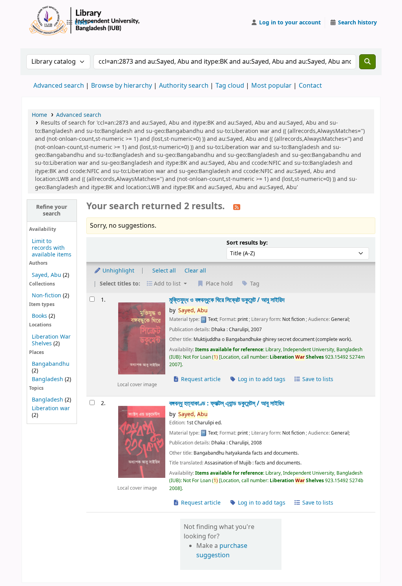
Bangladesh (47, 379)
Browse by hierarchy (121, 85)
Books (39, 316)
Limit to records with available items (51, 248)
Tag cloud (230, 85)
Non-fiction (46, 295)
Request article (200, 379)
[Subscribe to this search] (236, 206)
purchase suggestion (221, 550)
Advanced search (58, 85)
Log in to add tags (260, 379)
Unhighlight (117, 271)
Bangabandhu (50, 364)
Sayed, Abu (46, 275)
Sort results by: (247, 243)
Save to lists (317, 379)
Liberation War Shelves (51, 340)
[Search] (367, 61)
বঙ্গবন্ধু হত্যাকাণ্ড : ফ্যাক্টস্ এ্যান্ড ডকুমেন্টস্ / (226, 403)
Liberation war (51, 408)
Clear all (195, 271)
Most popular (271, 85)
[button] (80, 22)
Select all (164, 271)
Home (39, 115)
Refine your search (51, 210)
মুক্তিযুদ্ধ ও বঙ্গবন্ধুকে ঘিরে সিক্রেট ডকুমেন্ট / (227, 300)
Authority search (183, 85)
